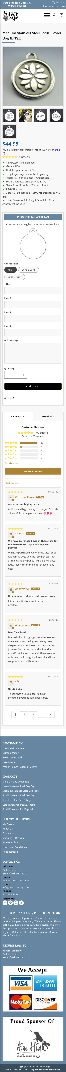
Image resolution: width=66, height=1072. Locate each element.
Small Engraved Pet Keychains (19, 809)
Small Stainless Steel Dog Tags (19, 795)
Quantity (9, 368)
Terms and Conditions (15, 847)
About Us (8, 828)
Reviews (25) (17, 416)
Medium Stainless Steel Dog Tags (21, 790)
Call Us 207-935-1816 (53, 6)
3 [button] (33, 714)
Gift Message (11, 340)
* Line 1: (8, 284)
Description (48, 416)
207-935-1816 (11, 894)
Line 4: (8, 326)
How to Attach (10, 762)
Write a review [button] (33, 471)
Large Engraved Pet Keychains (19, 804)
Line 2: (8, 298)
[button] (47, 15)
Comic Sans (29, 269)
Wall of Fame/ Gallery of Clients (20, 766)
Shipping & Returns (13, 837)
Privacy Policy (10, 842)
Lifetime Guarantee (13, 748)
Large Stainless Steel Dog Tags (19, 786)
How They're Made (13, 757)
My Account (58, 2)
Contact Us (8, 833)
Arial (10, 269)
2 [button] (24, 714)
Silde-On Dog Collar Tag (16, 781)
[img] (15, 492)
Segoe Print (15, 276)
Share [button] (11, 397)
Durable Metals (11, 752)
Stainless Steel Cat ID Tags (17, 800)
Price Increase (10, 851)
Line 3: (8, 312)
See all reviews (11, 463)
